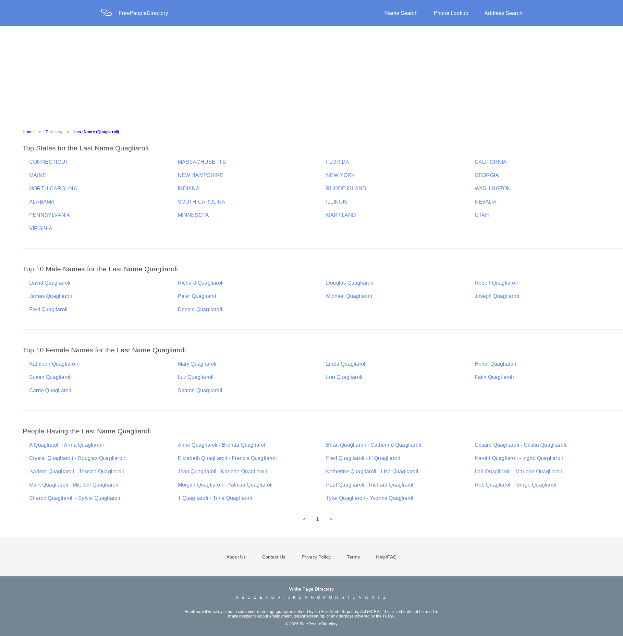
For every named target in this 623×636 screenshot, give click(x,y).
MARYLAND (341, 215)
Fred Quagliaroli (48, 309)
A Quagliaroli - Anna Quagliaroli (66, 445)
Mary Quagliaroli (197, 364)
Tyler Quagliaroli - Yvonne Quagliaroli (370, 498)
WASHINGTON (493, 188)
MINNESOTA (193, 215)
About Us (236, 556)
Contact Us (274, 556)
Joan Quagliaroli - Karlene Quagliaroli (222, 471)
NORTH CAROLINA (53, 188)
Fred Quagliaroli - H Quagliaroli (363, 458)
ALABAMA (42, 202)
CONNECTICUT (48, 162)
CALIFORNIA (491, 162)
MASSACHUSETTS (202, 162)
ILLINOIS (337, 202)
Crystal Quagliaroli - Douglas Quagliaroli (77, 458)
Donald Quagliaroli (200, 309)
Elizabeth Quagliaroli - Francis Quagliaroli (227, 458)
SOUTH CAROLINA (202, 202)
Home (28, 132)
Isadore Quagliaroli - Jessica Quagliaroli (76, 471)
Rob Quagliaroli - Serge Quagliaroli (516, 485)
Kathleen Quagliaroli (53, 364)
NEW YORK (340, 175)
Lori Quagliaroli (344, 377)
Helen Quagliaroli (495, 364)
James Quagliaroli (50, 296)
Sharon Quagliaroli (200, 390)
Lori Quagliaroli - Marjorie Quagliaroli (518, 471)
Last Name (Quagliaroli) (96, 132)
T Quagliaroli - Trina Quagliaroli (215, 498)
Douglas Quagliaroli (349, 283)
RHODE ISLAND (346, 188)
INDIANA (189, 188)
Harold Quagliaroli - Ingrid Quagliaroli (519, 458)
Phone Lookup (451, 13)
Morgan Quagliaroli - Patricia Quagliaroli (225, 485)
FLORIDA (337, 162)
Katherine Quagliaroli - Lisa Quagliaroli (372, 471)
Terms (353, 556)
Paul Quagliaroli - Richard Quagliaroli (370, 485)
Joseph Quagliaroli (497, 296)
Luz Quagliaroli (196, 377)
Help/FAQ (386, 556)
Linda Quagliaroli (346, 364)
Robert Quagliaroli (496, 283)
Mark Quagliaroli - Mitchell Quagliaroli (73, 485)
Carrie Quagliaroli (50, 390)
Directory (54, 132)
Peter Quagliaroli (198, 296)
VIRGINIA (41, 228)
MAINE (37, 175)
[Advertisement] (311, 74)
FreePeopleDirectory (143, 13)
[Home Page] (110, 13)
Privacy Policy (316, 556)
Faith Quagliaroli (494, 377)
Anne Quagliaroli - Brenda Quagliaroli (222, 445)
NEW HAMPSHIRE (201, 175)
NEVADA (486, 202)
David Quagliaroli (49, 283)
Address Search (503, 13)
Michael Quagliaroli (349, 296)
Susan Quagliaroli (50, 377)
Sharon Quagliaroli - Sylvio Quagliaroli (74, 498)
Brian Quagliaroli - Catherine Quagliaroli (373, 445)
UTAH (482, 215)
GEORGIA (487, 175)
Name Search (401, 13)
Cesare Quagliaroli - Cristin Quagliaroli (521, 445)
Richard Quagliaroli (201, 283)
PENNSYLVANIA (49, 215)
